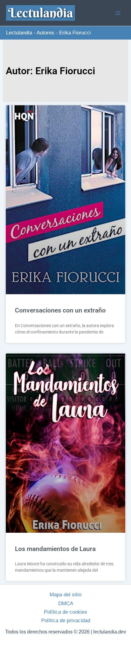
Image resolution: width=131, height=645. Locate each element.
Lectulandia (19, 33)
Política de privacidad (65, 620)
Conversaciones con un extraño (60, 310)
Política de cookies (65, 612)
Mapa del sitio (65, 595)
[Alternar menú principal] (118, 13)
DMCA (65, 603)
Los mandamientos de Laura (55, 549)
